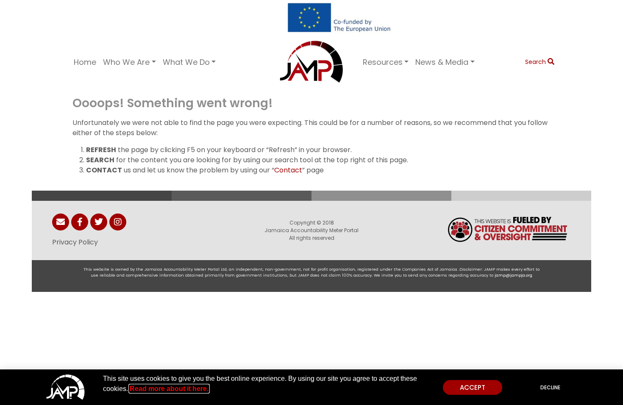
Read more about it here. (169, 388)
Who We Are (126, 62)
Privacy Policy (75, 242)
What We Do (186, 62)
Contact (288, 170)
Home (85, 62)
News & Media (441, 62)
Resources (383, 62)
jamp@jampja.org (513, 275)
